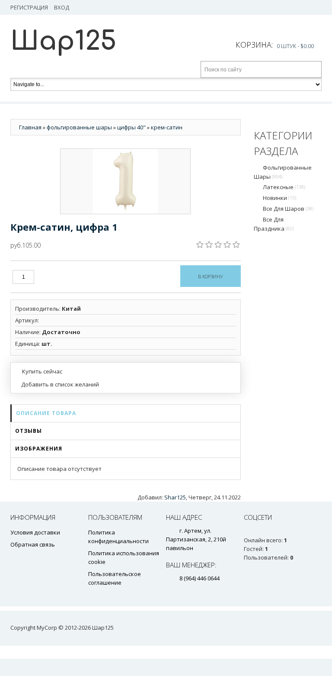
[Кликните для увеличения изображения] (125, 181)
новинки (279, 198)
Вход (61, 7)
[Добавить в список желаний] (57, 384)
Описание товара (46, 413)
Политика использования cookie (123, 557)
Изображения (38, 448)
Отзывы (28, 431)
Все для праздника (274, 224)
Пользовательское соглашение (114, 578)
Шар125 (63, 41)
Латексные (284, 187)
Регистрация (29, 7)
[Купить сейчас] (38, 371)
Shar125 (175, 497)
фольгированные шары (283, 172)
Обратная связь (32, 544)
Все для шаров (288, 208)
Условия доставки (35, 532)
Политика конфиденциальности (118, 536)
